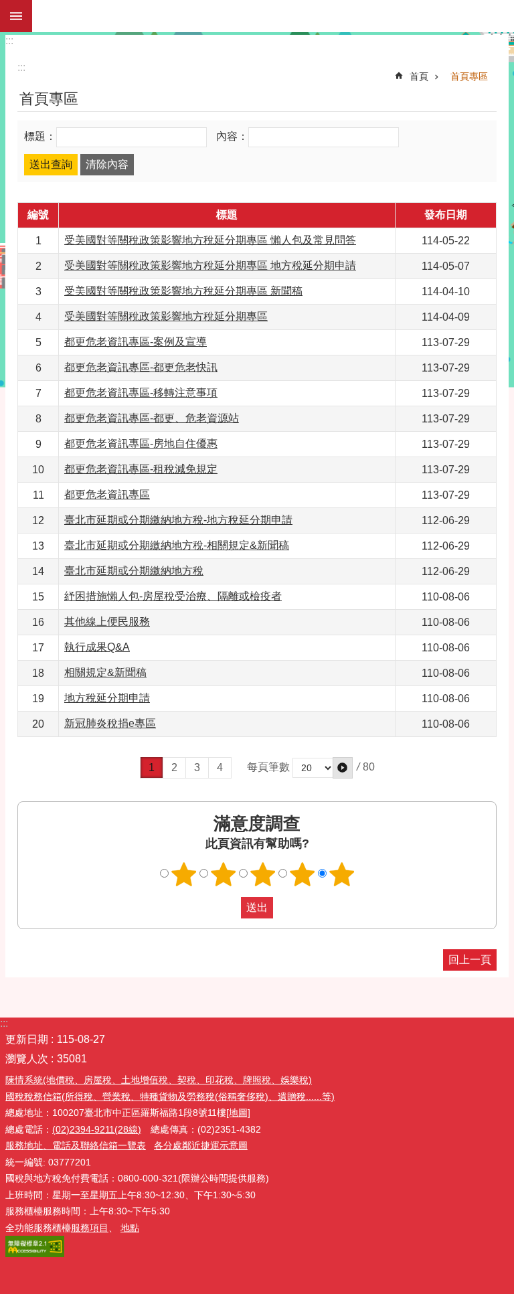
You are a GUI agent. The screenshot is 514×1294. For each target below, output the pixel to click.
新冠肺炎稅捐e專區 (110, 723)
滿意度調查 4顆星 (302, 874)
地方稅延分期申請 (107, 698)
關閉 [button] (16, 16)
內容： (232, 136)
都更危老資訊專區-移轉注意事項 (141, 392)
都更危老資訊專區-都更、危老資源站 (151, 418)
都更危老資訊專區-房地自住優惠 (141, 443)
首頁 (419, 76)
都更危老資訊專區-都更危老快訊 (141, 367)
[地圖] (238, 1112)
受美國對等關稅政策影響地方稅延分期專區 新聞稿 (183, 291)
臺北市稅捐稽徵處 (273, 16)
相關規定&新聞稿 (105, 672)
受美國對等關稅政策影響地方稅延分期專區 (166, 316)
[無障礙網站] (34, 1253)
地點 (129, 1227)
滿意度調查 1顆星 (184, 874)
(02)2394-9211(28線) (96, 1129)
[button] (343, 768)
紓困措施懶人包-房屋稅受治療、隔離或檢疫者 (173, 596)
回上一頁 (469, 959)
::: (9, 40)
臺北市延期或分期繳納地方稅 (133, 570)
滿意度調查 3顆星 (263, 874)
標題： (40, 136)
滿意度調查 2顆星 (223, 874)
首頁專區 (469, 76)
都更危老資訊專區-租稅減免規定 (141, 469)
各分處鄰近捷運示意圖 (201, 1145)
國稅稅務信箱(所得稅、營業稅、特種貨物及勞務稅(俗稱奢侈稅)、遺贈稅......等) (170, 1096)
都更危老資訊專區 (107, 494)
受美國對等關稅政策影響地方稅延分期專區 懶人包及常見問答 (210, 240)
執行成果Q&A (97, 647)
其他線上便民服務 (107, 621)
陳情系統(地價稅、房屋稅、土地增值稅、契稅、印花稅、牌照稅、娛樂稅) (158, 1079)
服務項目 (89, 1227)
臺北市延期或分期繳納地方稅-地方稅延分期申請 (178, 519)
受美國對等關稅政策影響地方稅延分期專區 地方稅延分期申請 (210, 265)
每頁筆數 (268, 767)
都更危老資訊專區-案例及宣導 (135, 341)
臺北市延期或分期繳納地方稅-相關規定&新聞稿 (176, 545)
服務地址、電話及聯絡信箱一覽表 (75, 1145)
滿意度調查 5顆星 (342, 874)
